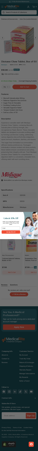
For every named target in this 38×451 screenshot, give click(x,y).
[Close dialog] (37, 213)
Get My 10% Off (10, 232)
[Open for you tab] (31, 444)
